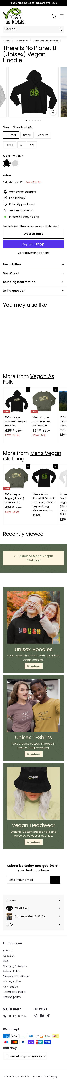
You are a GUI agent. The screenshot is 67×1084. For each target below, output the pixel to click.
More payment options (33, 253)
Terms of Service (14, 992)
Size (15, 127)
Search (7, 950)
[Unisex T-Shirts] (33, 705)
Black (6, 163)
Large (9, 145)
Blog (6, 961)
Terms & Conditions (16, 976)
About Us (9, 956)
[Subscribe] (55, 880)
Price (7, 175)
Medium (43, 135)
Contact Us (10, 986)
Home (7, 40)
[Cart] (54, 16)
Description (12, 264)
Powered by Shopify (45, 1076)
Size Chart (11, 273)
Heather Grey (15, 163)
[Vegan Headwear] (33, 793)
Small (27, 135)
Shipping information (19, 282)
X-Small (11, 135)
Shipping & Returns (15, 966)
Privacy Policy (12, 981)
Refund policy (12, 997)
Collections (21, 40)
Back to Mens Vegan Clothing (36, 558)
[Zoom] (53, 112)
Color (13, 156)
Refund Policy (12, 971)
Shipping (25, 226)
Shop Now (33, 666)
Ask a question (14, 291)
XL (21, 145)
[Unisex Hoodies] (33, 617)
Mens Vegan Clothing (46, 40)
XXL (32, 145)
